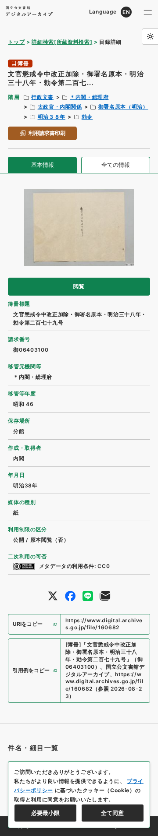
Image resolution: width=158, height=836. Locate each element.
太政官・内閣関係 (60, 106)
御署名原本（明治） (123, 106)
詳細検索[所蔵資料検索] (62, 42)
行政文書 (42, 97)
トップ (16, 42)
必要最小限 (45, 812)
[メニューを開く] (148, 12)
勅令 (87, 116)
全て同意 (112, 812)
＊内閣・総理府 (89, 97)
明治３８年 (51, 116)
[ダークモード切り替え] (150, 36)
